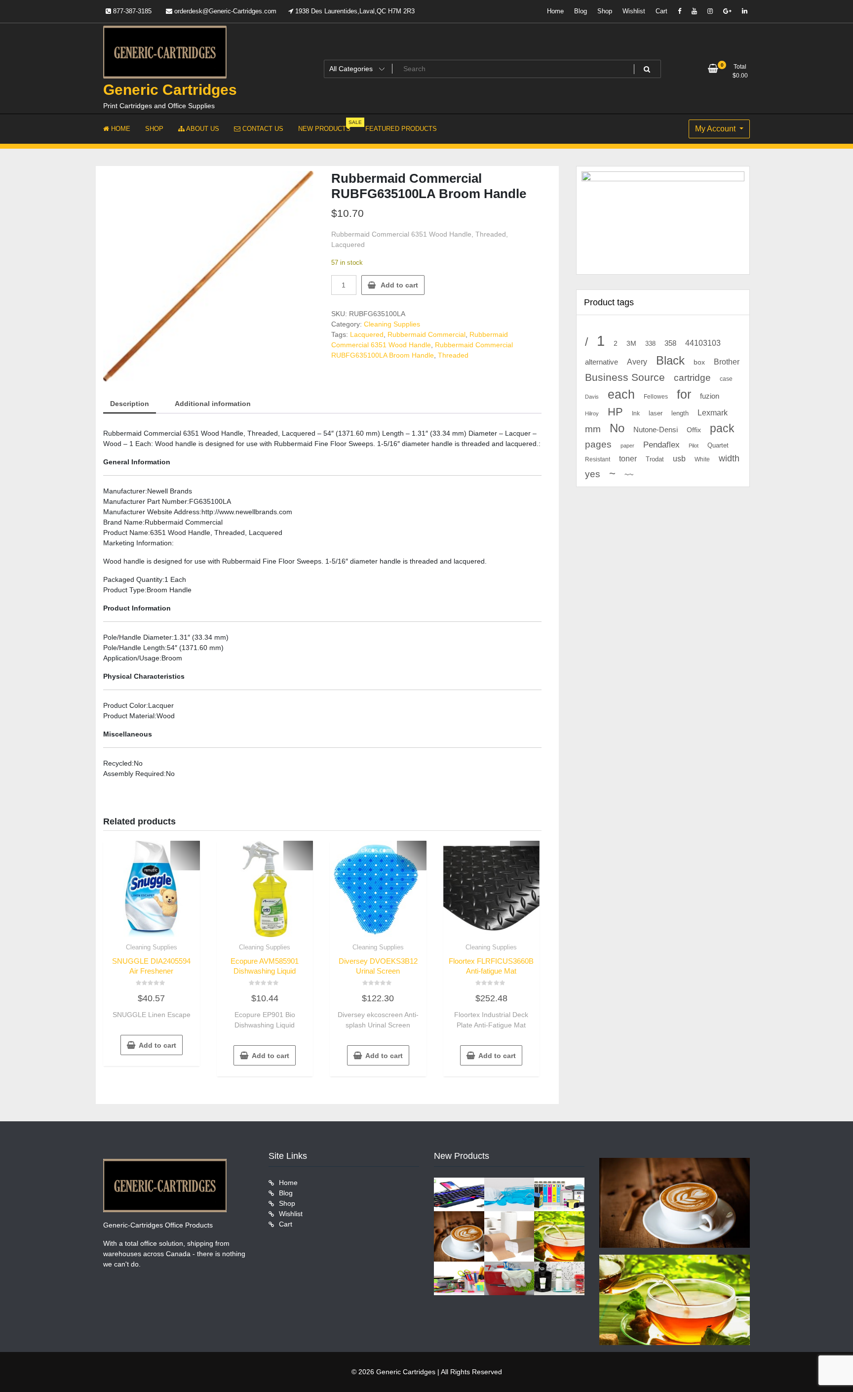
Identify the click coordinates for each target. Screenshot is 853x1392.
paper (627, 446)
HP (615, 412)
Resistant (597, 459)
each (621, 394)
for (684, 394)
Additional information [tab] (213, 404)
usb (679, 458)
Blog (580, 11)
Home (555, 11)
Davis (592, 397)
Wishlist (633, 11)
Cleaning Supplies (392, 324)
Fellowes (656, 396)
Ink (636, 413)
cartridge (692, 377)
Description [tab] (129, 404)
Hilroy (592, 413)
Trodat (655, 459)
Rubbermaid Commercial (426, 334)
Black (670, 360)
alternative (601, 362)
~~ (628, 474)
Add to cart (399, 285)
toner (628, 458)
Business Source (625, 377)
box (699, 362)
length (680, 413)
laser (655, 413)
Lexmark (713, 413)
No (617, 428)
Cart (661, 11)
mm (593, 429)
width (729, 458)
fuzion (709, 396)
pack (722, 428)
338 (650, 343)
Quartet (718, 445)
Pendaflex (661, 445)
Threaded (453, 355)
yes (592, 474)
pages (598, 444)
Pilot (693, 446)
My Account (716, 128)
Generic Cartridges (170, 90)
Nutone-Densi (655, 429)
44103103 (703, 343)
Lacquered (367, 334)
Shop (604, 11)
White (702, 459)
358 (670, 343)
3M (631, 343)
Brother (726, 361)
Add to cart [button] (157, 1045)
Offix (694, 430)
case (726, 378)
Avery (637, 361)
